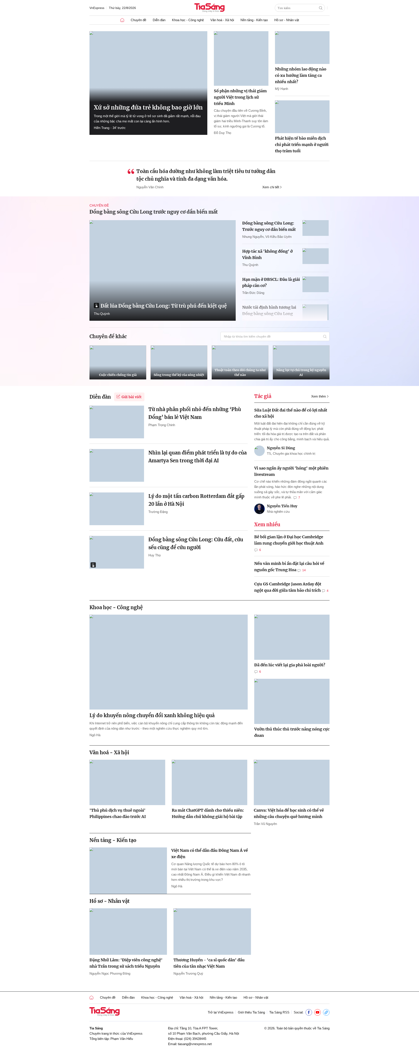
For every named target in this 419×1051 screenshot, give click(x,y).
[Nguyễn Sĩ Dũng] (259, 451)
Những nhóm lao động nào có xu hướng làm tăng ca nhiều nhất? (300, 75)
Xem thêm (318, 396)
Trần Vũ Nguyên (265, 824)
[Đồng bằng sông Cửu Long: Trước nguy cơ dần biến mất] (315, 228)
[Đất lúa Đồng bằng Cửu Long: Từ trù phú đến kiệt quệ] (162, 270)
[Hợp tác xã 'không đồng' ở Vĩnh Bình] (315, 256)
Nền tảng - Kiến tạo (254, 20)
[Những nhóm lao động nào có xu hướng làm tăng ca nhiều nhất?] (302, 47)
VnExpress (96, 7)
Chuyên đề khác (108, 336)
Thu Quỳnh (102, 313)
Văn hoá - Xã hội (222, 20)
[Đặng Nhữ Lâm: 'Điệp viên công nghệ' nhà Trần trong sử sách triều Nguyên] (128, 931)
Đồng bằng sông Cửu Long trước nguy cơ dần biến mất (153, 212)
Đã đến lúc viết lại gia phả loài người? (289, 664)
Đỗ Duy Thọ (222, 133)
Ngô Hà (94, 735)
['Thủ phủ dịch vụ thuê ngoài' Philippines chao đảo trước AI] (127, 782)
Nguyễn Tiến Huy (282, 506)
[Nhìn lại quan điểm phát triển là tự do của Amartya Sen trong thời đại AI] (116, 465)
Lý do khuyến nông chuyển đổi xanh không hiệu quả (152, 715)
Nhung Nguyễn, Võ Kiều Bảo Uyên (267, 236)
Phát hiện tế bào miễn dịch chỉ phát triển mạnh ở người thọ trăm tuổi (301, 144)
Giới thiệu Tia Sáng (251, 1012)
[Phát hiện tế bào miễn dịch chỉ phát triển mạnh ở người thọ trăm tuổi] (302, 116)
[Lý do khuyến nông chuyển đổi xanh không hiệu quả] (168, 662)
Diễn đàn (159, 20)
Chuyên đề (138, 20)
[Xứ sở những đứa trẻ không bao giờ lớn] (148, 66)
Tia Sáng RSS (279, 1012)
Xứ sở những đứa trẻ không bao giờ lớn (148, 107)
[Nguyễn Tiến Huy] (259, 509)
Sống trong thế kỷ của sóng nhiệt (179, 375)
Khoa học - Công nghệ (188, 20)
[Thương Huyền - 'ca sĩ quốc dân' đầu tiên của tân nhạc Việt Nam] (212, 931)
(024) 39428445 (195, 1039)
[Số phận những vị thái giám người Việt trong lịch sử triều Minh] (241, 58)
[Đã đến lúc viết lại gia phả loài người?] (292, 637)
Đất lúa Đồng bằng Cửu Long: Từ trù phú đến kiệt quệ (164, 306)
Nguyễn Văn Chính (149, 187)
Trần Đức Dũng (253, 293)
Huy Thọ (154, 555)
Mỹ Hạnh (281, 89)
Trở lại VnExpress (221, 1012)
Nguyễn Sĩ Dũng (281, 448)
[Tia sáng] (209, 8)
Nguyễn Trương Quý (188, 973)
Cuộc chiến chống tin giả (118, 375)
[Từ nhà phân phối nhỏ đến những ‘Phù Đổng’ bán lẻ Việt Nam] (116, 422)
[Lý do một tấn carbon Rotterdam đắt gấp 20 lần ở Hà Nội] (116, 508)
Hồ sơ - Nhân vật (286, 20)
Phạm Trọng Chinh (161, 425)
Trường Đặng (158, 512)
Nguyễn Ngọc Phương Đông (109, 973)
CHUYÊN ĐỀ (99, 205)
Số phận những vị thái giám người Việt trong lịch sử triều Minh (240, 97)
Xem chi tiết (270, 187)
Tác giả (262, 396)
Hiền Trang (101, 128)
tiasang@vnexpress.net (195, 1044)
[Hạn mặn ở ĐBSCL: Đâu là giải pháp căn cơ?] (315, 284)
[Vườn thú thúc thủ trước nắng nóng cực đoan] (292, 701)
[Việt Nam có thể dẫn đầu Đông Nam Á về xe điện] (128, 870)
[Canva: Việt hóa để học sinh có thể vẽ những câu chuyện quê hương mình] (292, 782)
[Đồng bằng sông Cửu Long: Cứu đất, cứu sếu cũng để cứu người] (116, 552)
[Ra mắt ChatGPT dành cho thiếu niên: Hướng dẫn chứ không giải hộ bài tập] (209, 782)
